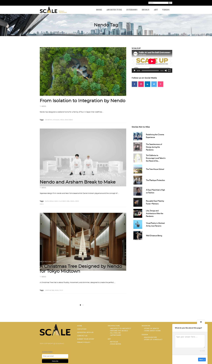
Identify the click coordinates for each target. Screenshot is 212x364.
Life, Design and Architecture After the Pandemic (154, 213)
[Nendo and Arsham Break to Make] (83, 157)
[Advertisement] (152, 102)
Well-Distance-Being (154, 235)
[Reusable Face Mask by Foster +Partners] (137, 202)
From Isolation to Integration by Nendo (82, 101)
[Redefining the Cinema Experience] (137, 135)
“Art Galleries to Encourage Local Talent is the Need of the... (156, 158)
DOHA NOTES (115, 344)
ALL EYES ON (44, 96)
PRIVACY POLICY (83, 342)
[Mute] (166, 70)
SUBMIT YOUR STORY (85, 339)
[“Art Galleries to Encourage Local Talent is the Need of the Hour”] (137, 157)
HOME (79, 326)
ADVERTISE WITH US (85, 332)
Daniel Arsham (49, 201)
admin (44, 106)
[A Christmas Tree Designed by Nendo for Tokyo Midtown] (83, 242)
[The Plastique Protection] (137, 180)
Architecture (56, 96)
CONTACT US (82, 336)
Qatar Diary (115, 335)
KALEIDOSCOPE (150, 337)
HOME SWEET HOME (152, 331)
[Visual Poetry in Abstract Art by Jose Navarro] (137, 224)
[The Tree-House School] (137, 168)
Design (42, 177)
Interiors (146, 326)
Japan (56, 201)
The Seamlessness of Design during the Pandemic (154, 147)
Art (109, 339)
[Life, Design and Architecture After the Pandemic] (137, 213)
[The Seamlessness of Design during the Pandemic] (137, 146)
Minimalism (56, 119)
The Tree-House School (155, 169)
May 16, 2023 (68, 177)
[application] (152, 61)
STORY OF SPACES (151, 328)
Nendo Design (69, 119)
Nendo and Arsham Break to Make (78, 182)
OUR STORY (81, 329)
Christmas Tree (49, 290)
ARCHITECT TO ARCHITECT (120, 328)
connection (48, 119)
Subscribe (55, 361)
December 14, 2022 (59, 261)
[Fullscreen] (169, 70)
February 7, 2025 (68, 96)
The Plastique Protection (155, 180)
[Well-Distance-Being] (137, 235)
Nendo (62, 119)
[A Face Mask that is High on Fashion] (137, 191)
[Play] (134, 70)
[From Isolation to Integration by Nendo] (83, 71)
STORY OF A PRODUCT (54, 177)
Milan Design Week (64, 201)
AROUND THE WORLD (119, 331)
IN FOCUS (114, 342)
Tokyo (61, 290)
